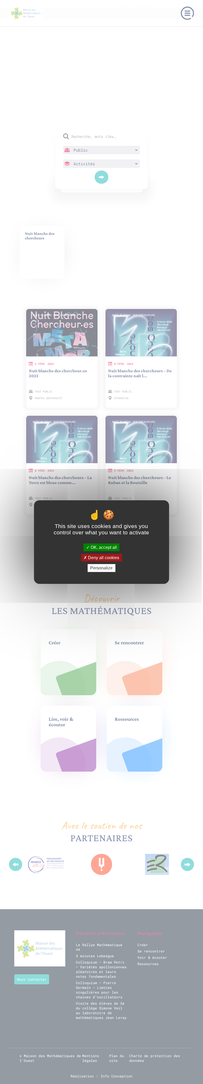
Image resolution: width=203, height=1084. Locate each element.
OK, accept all (103, 547)
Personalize (101, 568)
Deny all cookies (103, 557)
